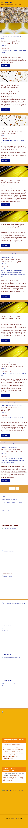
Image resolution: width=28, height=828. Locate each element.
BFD (3, 458)
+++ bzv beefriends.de (7, 626)
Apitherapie (5, 268)
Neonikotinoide (14, 460)
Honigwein (14, 417)
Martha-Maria (4, 460)
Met (16, 274)
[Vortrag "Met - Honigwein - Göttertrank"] (14, 402)
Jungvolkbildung (11, 274)
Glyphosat (20, 458)
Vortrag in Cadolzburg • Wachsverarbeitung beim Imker (12, 365)
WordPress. (18, 824)
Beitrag (4, 36)
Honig (7, 405)
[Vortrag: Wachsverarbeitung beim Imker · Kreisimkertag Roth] (14, 216)
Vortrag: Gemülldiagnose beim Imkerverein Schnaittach (11, 132)
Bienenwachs (9, 36)
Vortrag (2, 38)
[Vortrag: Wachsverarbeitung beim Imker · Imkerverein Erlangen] (14, 307)
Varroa (2, 142)
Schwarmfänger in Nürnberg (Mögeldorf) (12, 502)
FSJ (16, 458)
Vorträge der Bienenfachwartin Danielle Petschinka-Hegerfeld (11, 260)
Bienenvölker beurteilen (6, 270)
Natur (9, 460)
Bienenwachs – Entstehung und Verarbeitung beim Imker (12, 42)
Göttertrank (5, 417)
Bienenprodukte (21, 268)
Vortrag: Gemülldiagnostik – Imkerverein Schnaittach (10, 86)
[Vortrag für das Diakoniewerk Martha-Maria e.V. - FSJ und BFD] (14, 442)
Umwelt (8, 462)
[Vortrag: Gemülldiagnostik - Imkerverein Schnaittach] (14, 76)
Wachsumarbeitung (5, 362)
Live (17, 50)
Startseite (4, 496)
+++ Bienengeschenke (7, 680)
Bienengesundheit (10, 140)
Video (21, 36)
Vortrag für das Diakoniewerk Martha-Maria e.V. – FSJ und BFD (12, 450)
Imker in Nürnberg (7, 3)
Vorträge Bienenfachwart (8, 505)
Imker (16, 140)
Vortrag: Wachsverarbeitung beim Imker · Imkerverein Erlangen (12, 317)
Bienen (7, 129)
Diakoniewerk (12, 458)
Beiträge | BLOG (6, 507)
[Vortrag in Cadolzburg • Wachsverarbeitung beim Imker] (14, 351)
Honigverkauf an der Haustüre (9, 499)
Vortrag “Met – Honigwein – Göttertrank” (10, 409)
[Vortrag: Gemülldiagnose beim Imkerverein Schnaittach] (14, 120)
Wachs (24, 50)
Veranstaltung (16, 360)
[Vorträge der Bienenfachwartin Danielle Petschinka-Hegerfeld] (14, 252)
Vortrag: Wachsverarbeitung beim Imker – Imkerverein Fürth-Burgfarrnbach (12, 182)
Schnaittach (21, 140)
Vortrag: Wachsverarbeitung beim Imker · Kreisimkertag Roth (12, 226)
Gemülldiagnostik (11, 272)
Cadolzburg (11, 373)
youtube (3, 52)
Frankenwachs (16, 36)
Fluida (13, 824)
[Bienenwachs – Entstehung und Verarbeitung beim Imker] (14, 28)
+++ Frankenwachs (6, 654)
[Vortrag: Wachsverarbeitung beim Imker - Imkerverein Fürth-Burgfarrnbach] (14, 171)
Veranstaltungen (6, 510)
